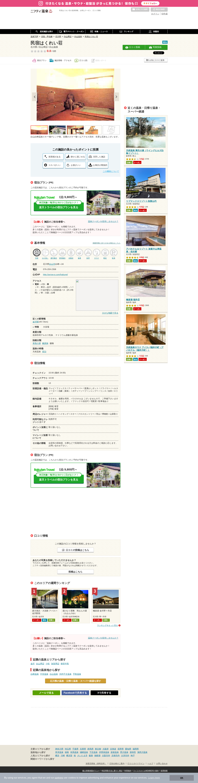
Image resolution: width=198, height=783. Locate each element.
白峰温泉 (35, 674)
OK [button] (181, 778)
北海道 (113, 749)
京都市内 (115, 755)
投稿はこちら (75, 571)
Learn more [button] (154, 777)
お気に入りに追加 (156, 60)
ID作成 (164, 14)
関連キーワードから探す (43, 759)
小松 (48, 663)
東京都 (98, 749)
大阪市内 (106, 755)
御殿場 (97, 755)
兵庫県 (83, 749)
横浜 (57, 755)
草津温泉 (59, 752)
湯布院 (133, 752)
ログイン (155, 14)
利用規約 (127, 771)
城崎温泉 (84, 752)
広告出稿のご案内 (117, 764)
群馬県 (90, 749)
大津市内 (125, 755)
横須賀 (69, 755)
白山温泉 (54, 674)
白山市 (52, 264)
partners (59, 777)
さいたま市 (82, 755)
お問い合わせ (162, 764)
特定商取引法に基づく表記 (112, 771)
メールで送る (46, 692)
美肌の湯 (37, 343)
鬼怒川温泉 (142, 752)
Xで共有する (104, 692)
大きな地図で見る (110, 313)
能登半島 (65, 663)
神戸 (133, 755)
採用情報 (164, 771)
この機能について (111, 171)
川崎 (63, 755)
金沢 (33, 663)
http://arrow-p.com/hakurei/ (55, 274)
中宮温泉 (44, 674)
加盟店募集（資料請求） (96, 764)
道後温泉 (115, 752)
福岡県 (136, 749)
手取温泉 (77, 674)
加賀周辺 (55, 663)
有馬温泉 (74, 752)
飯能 (91, 755)
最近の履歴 (159, 10)
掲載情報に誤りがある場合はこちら (106, 243)
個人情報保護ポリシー (91, 771)
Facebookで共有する (75, 692)
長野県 (121, 749)
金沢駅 (36, 322)
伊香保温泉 (104, 752)
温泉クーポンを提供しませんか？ (103, 221)
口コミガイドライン (136, 764)
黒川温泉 (124, 752)
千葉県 (75, 749)
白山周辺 (40, 663)
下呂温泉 (93, 752)
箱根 (67, 752)
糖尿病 (45, 343)
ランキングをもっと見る (107, 625)
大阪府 (105, 749)
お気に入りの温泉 (140, 10)
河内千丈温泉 (65, 674)
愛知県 (128, 749)
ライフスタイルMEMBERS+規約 (146, 771)
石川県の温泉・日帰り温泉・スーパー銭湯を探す (75, 681)
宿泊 (44, 351)
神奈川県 (59, 749)
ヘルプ (150, 764)
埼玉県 (68, 749)
